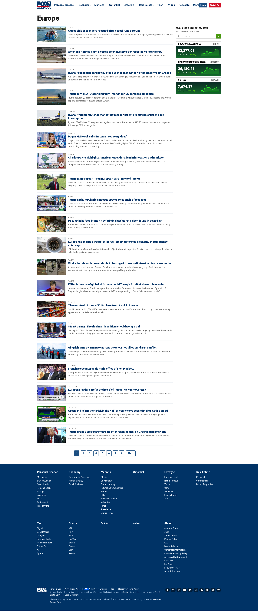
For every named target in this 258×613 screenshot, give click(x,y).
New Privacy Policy (72, 589)
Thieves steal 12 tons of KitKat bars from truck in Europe (103, 305)
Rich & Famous (171, 481)
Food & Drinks (170, 495)
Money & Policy (76, 481)
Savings (40, 491)
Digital (40, 528)
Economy (84, 5)
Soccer (72, 546)
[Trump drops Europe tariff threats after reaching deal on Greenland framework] (51, 435)
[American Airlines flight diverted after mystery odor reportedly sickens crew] (51, 55)
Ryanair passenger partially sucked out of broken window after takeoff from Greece (119, 72)
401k (39, 498)
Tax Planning (43, 506)
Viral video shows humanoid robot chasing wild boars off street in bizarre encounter (120, 263)
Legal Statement (72, 595)
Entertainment (171, 477)
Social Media (43, 532)
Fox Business (44, 5)
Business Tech (44, 539)
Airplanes (168, 491)
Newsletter (207, 590)
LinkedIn (196, 590)
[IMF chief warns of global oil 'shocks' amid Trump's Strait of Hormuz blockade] (51, 288)
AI (38, 550)
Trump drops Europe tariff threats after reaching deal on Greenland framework (117, 431)
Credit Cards (43, 484)
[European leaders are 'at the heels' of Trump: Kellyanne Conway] (51, 393)
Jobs (166, 532)
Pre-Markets (107, 509)
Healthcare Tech (44, 543)
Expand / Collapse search (195, 5)
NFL (70, 528)
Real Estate (145, 5)
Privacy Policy (170, 539)
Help (112, 589)
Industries (105, 502)
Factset (126, 592)
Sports (73, 523)
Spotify (213, 590)
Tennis (72, 553)
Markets (99, 5)
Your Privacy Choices (98, 589)
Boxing (72, 543)
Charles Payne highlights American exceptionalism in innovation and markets (116, 157)
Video (171, 5)
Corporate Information (175, 550)
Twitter (173, 590)
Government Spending (79, 477)
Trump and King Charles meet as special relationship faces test (107, 199)
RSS (201, 590)
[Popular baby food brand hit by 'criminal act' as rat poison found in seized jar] (51, 224)
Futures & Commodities (112, 488)
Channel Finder (171, 528)
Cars (166, 488)
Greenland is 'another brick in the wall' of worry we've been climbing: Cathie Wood (118, 410)
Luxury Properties (204, 484)
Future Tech (42, 546)
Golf (71, 550)
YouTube (184, 590)
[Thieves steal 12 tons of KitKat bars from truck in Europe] (51, 309)
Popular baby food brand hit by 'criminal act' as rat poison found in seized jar (115, 220)
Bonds (104, 491)
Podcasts (184, 5)
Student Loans (44, 481)
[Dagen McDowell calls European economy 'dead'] (51, 140)
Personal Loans (44, 488)
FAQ (166, 543)
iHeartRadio (218, 590)
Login (203, 5)
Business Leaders (109, 498)
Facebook (167, 590)
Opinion (105, 523)
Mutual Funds (107, 513)
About (168, 523)
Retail (103, 506)
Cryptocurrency (108, 484)
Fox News (168, 560)
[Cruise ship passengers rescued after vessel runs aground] (51, 34)
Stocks (104, 477)
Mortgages (42, 477)
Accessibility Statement (175, 557)
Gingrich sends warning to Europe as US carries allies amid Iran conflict (112, 347)
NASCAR (73, 539)
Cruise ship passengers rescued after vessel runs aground (104, 30)
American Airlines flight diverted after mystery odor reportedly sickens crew (115, 51)
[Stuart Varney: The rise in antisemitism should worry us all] (51, 330)
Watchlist (114, 5)
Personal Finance (64, 5)
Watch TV (214, 5)
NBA (71, 532)
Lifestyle (129, 5)
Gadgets (41, 535)
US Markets (106, 481)
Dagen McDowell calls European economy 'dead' (97, 136)
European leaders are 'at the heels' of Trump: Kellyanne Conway (107, 389)
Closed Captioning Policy (175, 553)
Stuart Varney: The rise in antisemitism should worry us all (104, 326)
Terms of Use (170, 535)
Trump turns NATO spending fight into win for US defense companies (111, 93)
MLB (71, 535)
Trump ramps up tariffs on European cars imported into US (104, 178)
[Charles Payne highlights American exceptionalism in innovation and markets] (51, 161)
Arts (166, 498)
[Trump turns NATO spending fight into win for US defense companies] (51, 97)
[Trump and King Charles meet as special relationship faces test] (51, 203)
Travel (167, 484)
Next (131, 453)
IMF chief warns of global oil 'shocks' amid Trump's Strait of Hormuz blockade (115, 284)
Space (40, 553)
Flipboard (190, 590)
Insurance (41, 495)
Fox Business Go (172, 568)
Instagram (178, 590)
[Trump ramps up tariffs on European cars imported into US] (51, 182)
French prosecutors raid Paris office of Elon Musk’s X (101, 368)
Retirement (42, 502)
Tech (160, 5)
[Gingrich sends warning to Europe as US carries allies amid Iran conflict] (51, 351)
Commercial (202, 481)
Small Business (76, 484)
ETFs (103, 495)
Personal (200, 477)
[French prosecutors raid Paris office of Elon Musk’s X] (51, 372)
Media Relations (171, 546)
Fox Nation (169, 564)
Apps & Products (172, 571)
